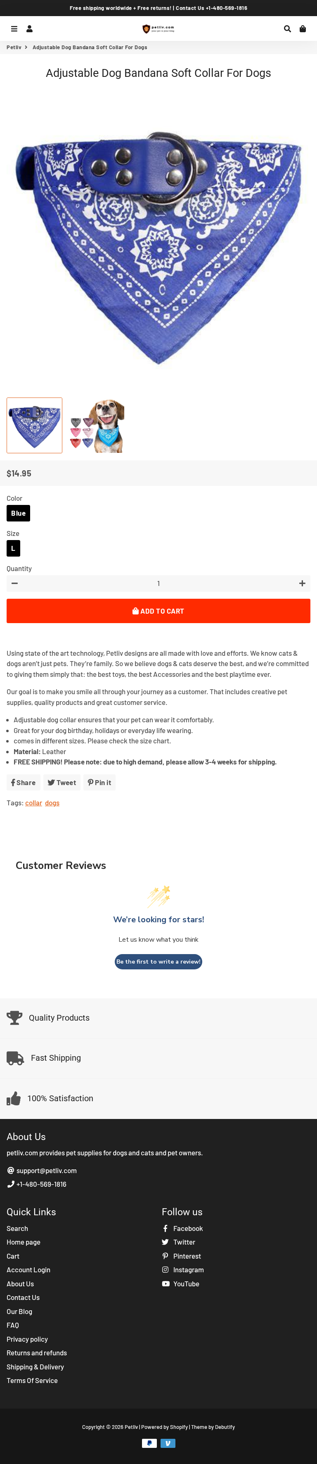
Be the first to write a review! (158, 962)
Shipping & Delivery (35, 1366)
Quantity (19, 568)
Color (14, 498)
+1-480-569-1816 (40, 1184)
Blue (18, 513)
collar (33, 802)
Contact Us (23, 1297)
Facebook (187, 1228)
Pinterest (186, 1256)
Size (13, 533)
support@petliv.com (46, 1170)
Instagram (188, 1269)
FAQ (13, 1325)
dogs (52, 802)
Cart (13, 1256)
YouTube (185, 1283)
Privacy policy (27, 1339)
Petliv (14, 47)
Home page (23, 1242)
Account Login (28, 1269)
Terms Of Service (32, 1380)
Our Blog (19, 1311)
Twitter (183, 1242)
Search (17, 1228)
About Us (20, 1283)
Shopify (179, 1427)
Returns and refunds (37, 1352)
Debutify (225, 1427)
